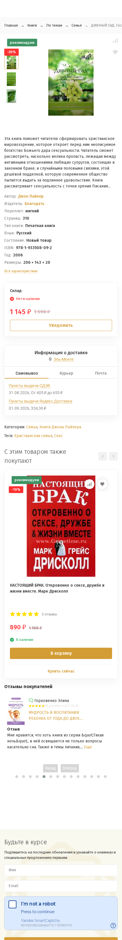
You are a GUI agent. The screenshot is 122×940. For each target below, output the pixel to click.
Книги (32, 25)
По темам (54, 25)
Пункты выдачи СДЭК (29, 385)
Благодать (34, 203)
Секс (58, 435)
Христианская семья (33, 435)
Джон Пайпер (31, 196)
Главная (11, 25)
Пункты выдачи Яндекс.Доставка (40, 401)
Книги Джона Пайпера (60, 427)
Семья (76, 25)
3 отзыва (49, 614)
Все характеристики (20, 271)
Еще (88, 747)
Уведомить (61, 325)
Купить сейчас (61, 671)
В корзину (61, 653)
